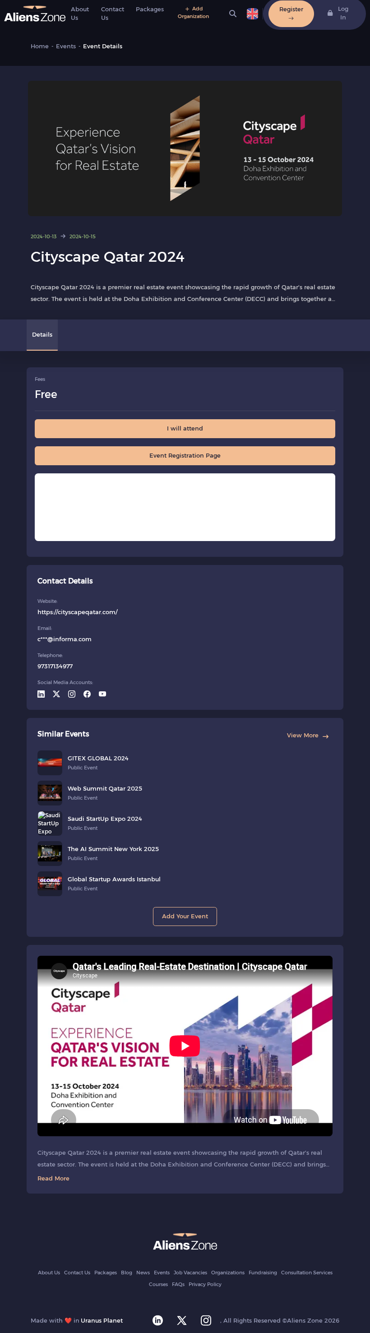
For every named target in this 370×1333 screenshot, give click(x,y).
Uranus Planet (102, 1320)
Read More (53, 1178)
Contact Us (77, 1272)
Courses (158, 1284)
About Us (49, 1272)
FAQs (178, 1284)
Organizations (228, 1272)
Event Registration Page (185, 455)
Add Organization (193, 12)
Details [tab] (42, 334)
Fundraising (263, 1272)
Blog (126, 1272)
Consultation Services (307, 1272)
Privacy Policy (205, 1284)
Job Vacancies (190, 1272)
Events (162, 1272)
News (143, 1272)
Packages (150, 9)
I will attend (185, 428)
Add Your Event (185, 916)
